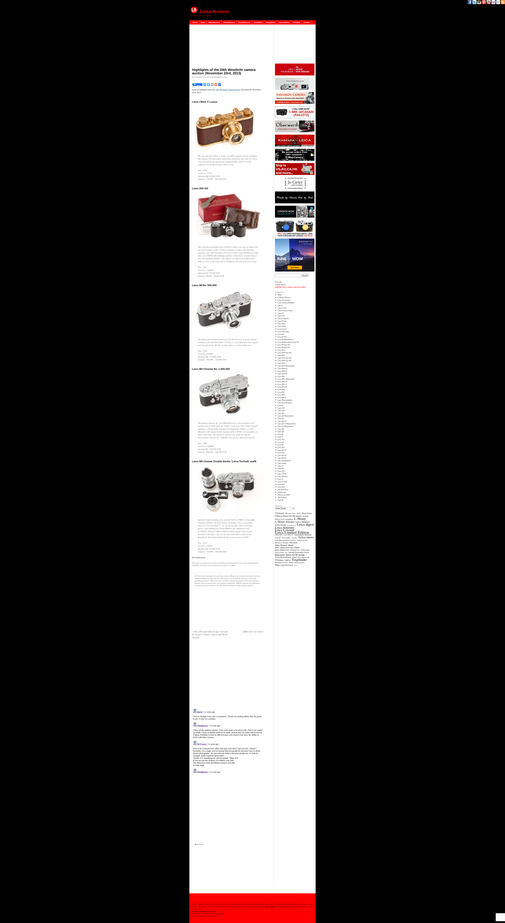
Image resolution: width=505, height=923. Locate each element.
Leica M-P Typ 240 (284, 360)
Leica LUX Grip (283, 331)
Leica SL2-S (282, 450)
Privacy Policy (270, 906)
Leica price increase (303, 534)
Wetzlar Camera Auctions (296, 563)
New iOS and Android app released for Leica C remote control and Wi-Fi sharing (210, 634)
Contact (307, 22)
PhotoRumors (229, 22)
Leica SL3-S (282, 458)
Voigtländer (299, 559)
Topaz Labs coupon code (301, 557)
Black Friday (307, 513)
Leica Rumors (214, 11)
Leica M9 (281, 395)
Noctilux (285, 543)
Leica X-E (281, 484)
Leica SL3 (281, 452)
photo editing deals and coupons (287, 547)
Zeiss (295, 565)
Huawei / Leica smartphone (284, 519)
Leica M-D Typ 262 (285, 352)
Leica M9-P (282, 397)
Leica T (280, 466)
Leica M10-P (282, 371)
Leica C (280, 305)
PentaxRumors (244, 22)
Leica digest (305, 524)
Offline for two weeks (253, 631)
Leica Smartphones (284, 460)
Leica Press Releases (285, 402)
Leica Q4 (281, 429)
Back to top (199, 844)
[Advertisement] (228, 46)
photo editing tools (282, 550)
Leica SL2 (281, 447)
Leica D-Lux (282, 321)
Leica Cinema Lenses (285, 310)
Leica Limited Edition (292, 532)
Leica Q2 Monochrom (285, 416)
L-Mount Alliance (284, 297)
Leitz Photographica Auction (285, 540)
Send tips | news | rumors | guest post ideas (290, 287)
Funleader (306, 516)
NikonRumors (214, 22)
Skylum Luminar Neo (281, 552)
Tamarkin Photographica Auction (298, 552)
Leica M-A (281, 350)
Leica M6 (281, 392)
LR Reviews (282, 492)
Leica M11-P (282, 384)
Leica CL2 (281, 316)
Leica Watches (283, 476)
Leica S (280, 437)
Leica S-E (281, 439)
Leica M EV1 (282, 337)
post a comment (230, 565)
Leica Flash (282, 326)
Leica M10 (281, 363)
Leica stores (306, 537)
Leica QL (281, 431)
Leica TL (281, 468)
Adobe (299, 513)
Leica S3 (281, 442)
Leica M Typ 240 (284, 345)
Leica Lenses (282, 329)
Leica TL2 (281, 471)
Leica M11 (281, 376)
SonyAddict (270, 22)
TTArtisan (279, 560)
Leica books (280, 525)
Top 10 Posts (282, 497)
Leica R (280, 434)
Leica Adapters (303, 522)
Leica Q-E (281, 408)
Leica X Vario (282, 481)
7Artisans (279, 513)
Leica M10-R (282, 373)
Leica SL (281, 445)
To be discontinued (283, 557)
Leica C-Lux (282, 308)
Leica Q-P (281, 410)
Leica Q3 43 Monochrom (287, 423)
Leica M (281, 334)
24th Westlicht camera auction (228, 89)
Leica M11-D (282, 381)
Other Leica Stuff (284, 495)
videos (287, 560)
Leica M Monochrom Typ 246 (288, 342)
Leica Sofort (282, 463)
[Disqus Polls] (228, 674)
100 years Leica (290, 513)
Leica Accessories (284, 300)
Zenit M (280, 500)
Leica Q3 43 (282, 421)
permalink (195, 565)
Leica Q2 (281, 413)
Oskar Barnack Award (284, 545)
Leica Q (280, 405)
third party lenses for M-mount (290, 555)
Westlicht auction (241, 563)
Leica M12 (281, 389)
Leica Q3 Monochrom (285, 426)
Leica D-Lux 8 (291, 525)
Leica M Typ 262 (284, 347)
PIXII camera (305, 550)
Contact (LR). (220, 914)
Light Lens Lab (302, 540)
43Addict (296, 22)
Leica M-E (281, 355)
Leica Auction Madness (218, 563)
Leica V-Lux (282, 473)
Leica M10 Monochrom (286, 366)
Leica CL (281, 313)
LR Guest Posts (283, 489)
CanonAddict (284, 22)
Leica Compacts (283, 318)
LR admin (198, 77)
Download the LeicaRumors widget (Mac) (203, 911)
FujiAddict (258, 22)
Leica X (280, 479)
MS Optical (278, 543)
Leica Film (281, 323)
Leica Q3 (281, 418)
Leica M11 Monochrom (286, 379)
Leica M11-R (282, 387)
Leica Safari (286, 537)
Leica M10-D (282, 368)
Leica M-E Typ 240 (284, 358)
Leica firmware (284, 527)
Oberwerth (293, 542)
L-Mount (300, 518)
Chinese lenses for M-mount (288, 516)
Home (195, 22)
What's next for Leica (284, 565)
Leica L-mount (284, 530)
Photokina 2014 (295, 550)
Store (203, 22)
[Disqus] (228, 740)
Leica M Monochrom (285, 339)
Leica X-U (281, 487)
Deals (280, 294)
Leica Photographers (285, 400)
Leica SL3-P (282, 455)
